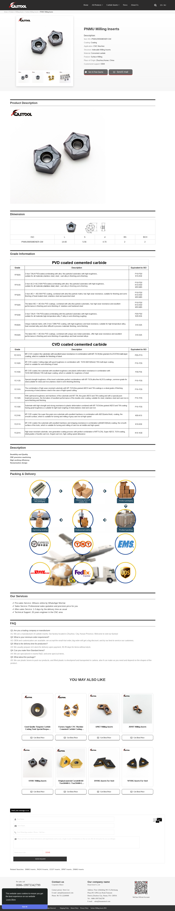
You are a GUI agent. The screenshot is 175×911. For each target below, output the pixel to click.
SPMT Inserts (66, 869)
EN (161, 5)
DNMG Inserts (78, 869)
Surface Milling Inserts (31, 12)
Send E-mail (122, 72)
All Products (96, 5)
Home (86, 5)
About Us (134, 5)
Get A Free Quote (95, 72)
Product (11, 12)
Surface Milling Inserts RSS (99, 908)
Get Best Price (39, 738)
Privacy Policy (84, 908)
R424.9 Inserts (42, 869)
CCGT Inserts (55, 869)
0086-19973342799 (28, 885)
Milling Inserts (19, 12)
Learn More (11, 900)
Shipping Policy (64, 908)
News (125, 5)
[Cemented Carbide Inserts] (18, 7)
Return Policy (74, 908)
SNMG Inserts (30, 869)
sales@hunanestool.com (65, 893)
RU (165, 5)
